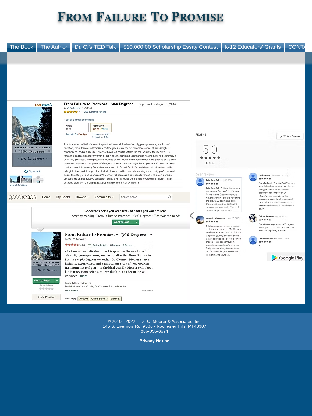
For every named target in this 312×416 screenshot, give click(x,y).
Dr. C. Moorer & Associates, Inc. (171, 321)
